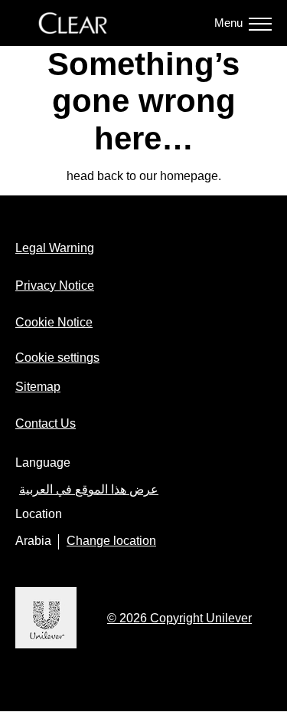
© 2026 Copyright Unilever (179, 618)
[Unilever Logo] (46, 645)
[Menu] (260, 22)
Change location (111, 540)
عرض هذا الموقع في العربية (88, 489)
